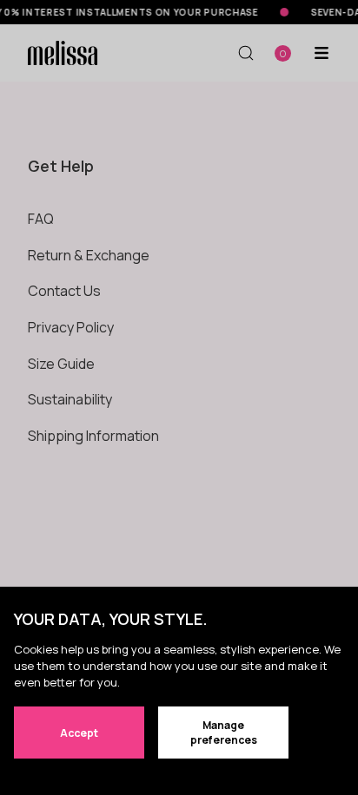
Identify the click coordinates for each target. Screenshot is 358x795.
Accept (79, 733)
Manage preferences (223, 732)
